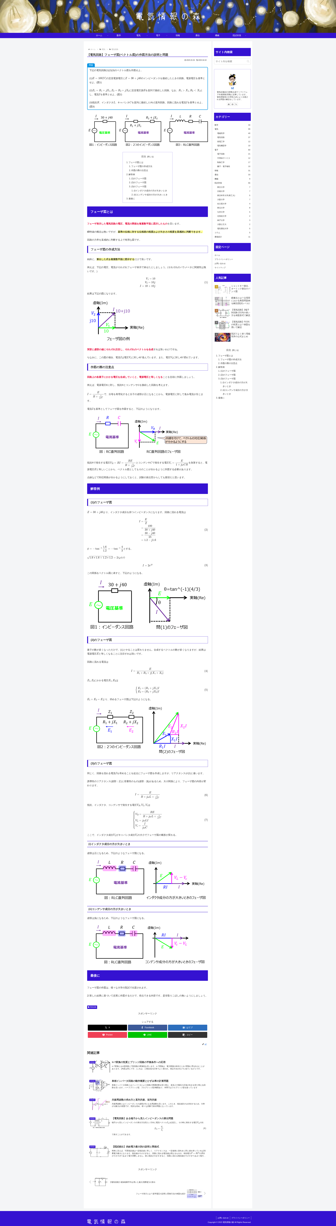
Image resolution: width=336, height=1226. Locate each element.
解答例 (132, 174)
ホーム (217, 255)
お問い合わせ (220, 263)
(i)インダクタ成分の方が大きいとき (150, 190)
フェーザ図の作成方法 (141, 166)
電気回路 (93, 1007)
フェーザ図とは (136, 162)
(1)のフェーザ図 (138, 178)
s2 (232, 87)
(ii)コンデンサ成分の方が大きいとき (151, 194)
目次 (143, 156)
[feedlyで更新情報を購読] (232, 104)
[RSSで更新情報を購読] (236, 104)
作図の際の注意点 (139, 170)
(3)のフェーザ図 (138, 186)
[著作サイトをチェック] (228, 104)
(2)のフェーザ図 (138, 182)
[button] (187, 1035)
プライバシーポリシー (224, 259)
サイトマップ (220, 267)
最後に (132, 198)
